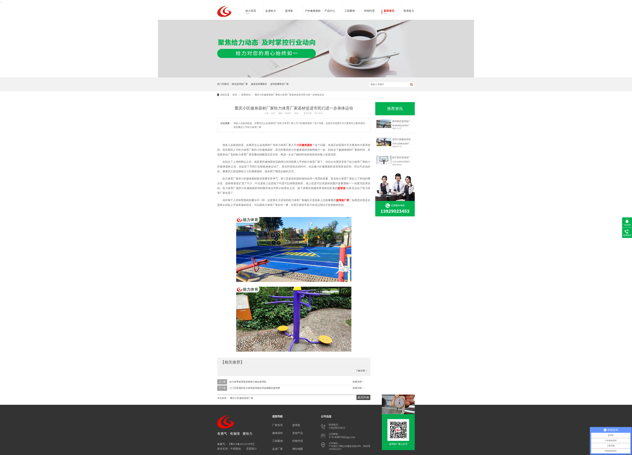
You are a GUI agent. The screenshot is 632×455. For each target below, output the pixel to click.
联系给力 (409, 10)
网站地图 (297, 448)
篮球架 (289, 10)
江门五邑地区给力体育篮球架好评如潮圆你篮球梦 (254, 388)
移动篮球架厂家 (240, 84)
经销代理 (369, 10)
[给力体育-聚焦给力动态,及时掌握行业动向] (316, 76)
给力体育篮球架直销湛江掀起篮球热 (247, 382)
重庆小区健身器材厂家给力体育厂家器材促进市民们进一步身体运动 (289, 95)
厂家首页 (277, 425)
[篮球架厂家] (398, 430)
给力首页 (251, 11)
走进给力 (270, 10)
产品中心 (330, 10)
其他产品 (297, 433)
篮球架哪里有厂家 (279, 84)
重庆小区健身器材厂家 (241, 398)
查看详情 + (358, 382)
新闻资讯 (389, 11)
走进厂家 (277, 448)
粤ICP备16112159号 (241, 444)
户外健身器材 (313, 10)
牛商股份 (235, 448)
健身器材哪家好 (259, 84)
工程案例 (349, 10)
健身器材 (277, 433)
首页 (235, 95)
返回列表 (363, 397)
